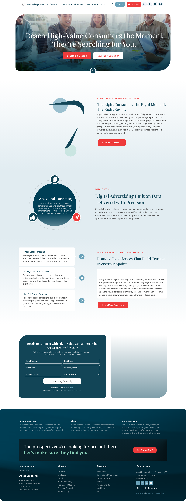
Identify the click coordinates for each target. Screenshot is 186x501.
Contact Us (105, 4)
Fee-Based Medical (66, 485)
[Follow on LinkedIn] (144, 4)
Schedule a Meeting (77, 55)
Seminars (101, 471)
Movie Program (104, 478)
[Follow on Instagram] (160, 4)
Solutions (65, 4)
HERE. (71, 388)
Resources (91, 4)
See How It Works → (111, 142)
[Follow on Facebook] (149, 4)
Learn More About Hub (113, 305)
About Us (78, 4)
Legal (60, 478)
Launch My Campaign (108, 55)
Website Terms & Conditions (155, 493)
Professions (52, 4)
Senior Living (63, 491)
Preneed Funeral (65, 488)
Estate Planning (65, 481)
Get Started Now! (145, 450)
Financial (62, 471)
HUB (121, 4)
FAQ (99, 491)
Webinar (101, 488)
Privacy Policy (140, 493)
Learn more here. (74, 390)
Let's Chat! (135, 4)
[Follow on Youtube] (155, 4)
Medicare (62, 475)
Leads (100, 481)
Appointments (103, 485)
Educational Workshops (107, 475)
